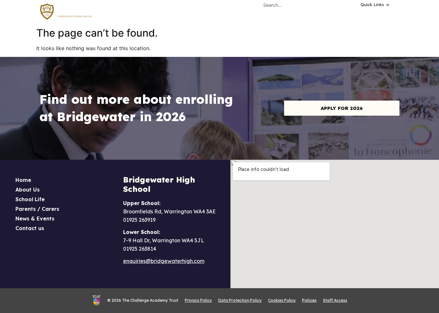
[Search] (345, 5)
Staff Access (335, 300)
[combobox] (299, 5)
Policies (309, 300)
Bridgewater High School (159, 184)
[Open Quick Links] (388, 5)
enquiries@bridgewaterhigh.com (163, 261)
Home (23, 180)
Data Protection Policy (240, 300)
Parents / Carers (37, 209)
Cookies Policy (282, 300)
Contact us (29, 228)
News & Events (34, 218)
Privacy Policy (198, 300)
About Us (27, 189)
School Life (30, 199)
